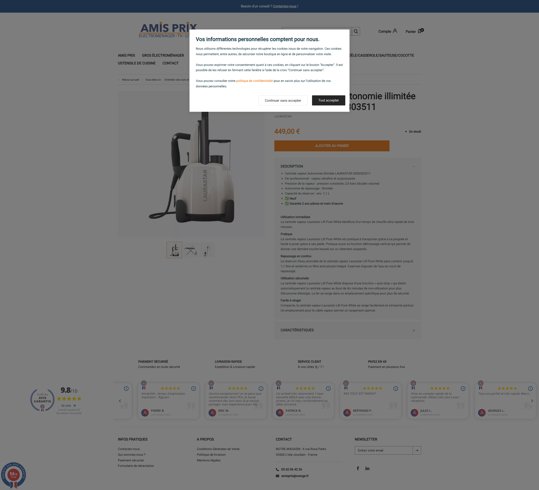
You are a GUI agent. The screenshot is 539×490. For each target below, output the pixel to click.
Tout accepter (328, 100)
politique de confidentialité (254, 81)
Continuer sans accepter (283, 101)
